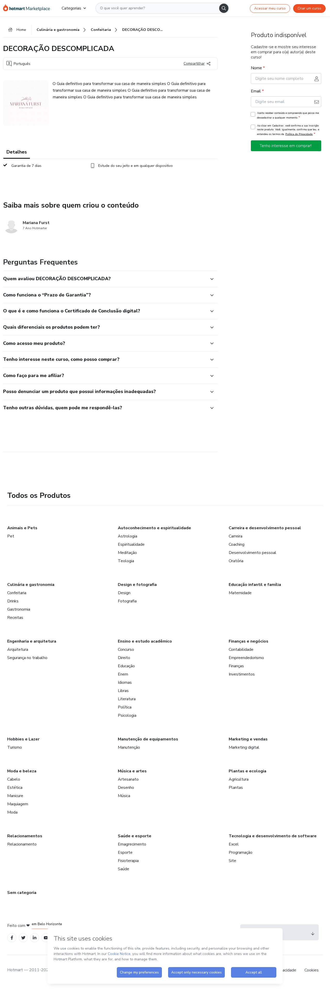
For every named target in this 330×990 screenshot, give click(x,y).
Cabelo (13, 779)
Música (124, 796)
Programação (240, 852)
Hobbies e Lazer (23, 739)
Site (232, 861)
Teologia (126, 561)
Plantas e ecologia (247, 771)
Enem (123, 674)
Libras (123, 691)
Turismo (14, 747)
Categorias (71, 8)
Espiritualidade (131, 544)
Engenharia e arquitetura (31, 641)
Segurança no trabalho (27, 658)
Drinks (13, 601)
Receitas (15, 617)
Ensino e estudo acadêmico (145, 641)
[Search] (223, 8)
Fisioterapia (128, 861)
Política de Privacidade (299, 134)
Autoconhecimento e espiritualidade (154, 528)
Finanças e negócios (248, 641)
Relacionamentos (24, 836)
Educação (126, 666)
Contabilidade (241, 649)
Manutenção (129, 747)
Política (124, 707)
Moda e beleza (21, 771)
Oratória (236, 561)
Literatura (127, 699)
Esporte (125, 852)
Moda (12, 812)
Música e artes (132, 771)
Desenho (126, 787)
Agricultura (239, 779)
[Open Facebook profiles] (11, 937)
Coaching (236, 544)
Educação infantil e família (255, 584)
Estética (14, 787)
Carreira (235, 536)
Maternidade (240, 593)
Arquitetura (17, 649)
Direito (124, 658)
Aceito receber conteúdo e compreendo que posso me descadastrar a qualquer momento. (288, 115)
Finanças (236, 666)
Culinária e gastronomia (30, 584)
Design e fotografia (137, 584)
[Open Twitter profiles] (23, 937)
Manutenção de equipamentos (148, 739)
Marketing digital (244, 747)
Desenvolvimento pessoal (252, 553)
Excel (234, 844)
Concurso (126, 649)
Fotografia (127, 601)
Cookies (311, 970)
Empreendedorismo (246, 658)
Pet (10, 536)
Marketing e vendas (248, 739)
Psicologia (127, 715)
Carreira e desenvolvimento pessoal (265, 528)
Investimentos (242, 674)
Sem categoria (21, 892)
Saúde (123, 869)
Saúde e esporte (134, 836)
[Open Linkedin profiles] (34, 937)
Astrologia (127, 536)
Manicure (15, 796)
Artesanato (128, 779)
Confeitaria (16, 593)
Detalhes (16, 152)
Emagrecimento (132, 844)
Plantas (236, 787)
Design (124, 593)
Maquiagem (17, 804)
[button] (104, 279)
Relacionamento (22, 844)
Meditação (127, 553)
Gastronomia (18, 609)
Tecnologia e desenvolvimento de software (273, 836)
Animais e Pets (22, 528)
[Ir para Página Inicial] (28, 8)
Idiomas (125, 682)
